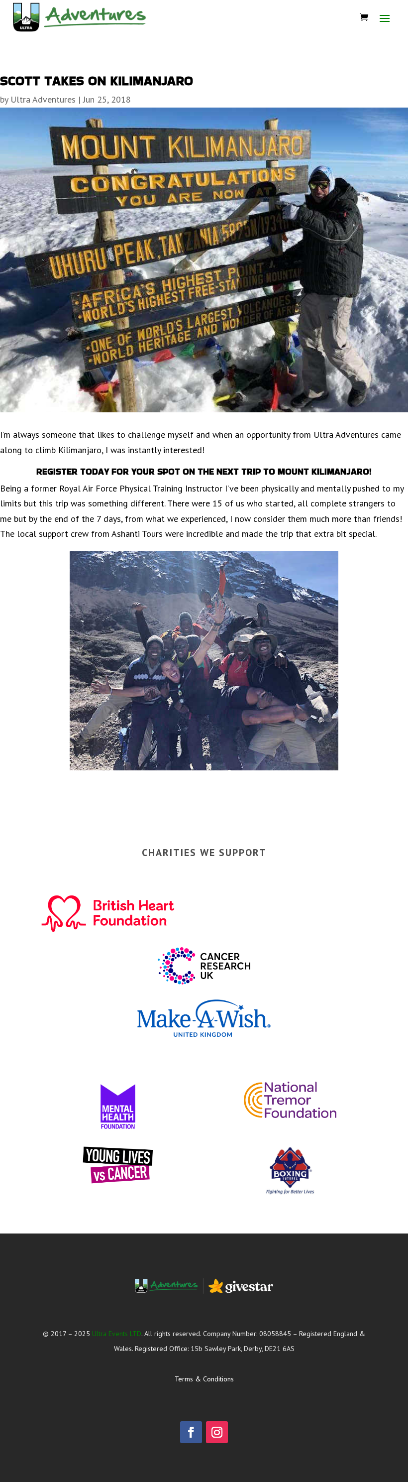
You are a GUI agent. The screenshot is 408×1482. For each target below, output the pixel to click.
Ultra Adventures (43, 99)
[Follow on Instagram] (217, 1432)
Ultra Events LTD (116, 1333)
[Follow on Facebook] (191, 1432)
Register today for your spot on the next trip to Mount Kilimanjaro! (204, 471)
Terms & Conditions (204, 1378)
